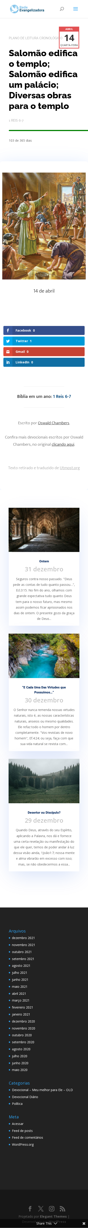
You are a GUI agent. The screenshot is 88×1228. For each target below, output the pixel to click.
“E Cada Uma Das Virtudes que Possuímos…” (44, 690)
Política (17, 1103)
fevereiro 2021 (22, 1007)
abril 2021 (19, 993)
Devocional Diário (25, 1097)
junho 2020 (20, 1063)
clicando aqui (63, 444)
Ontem (44, 561)
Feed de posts (22, 1131)
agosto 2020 (21, 1049)
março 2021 (21, 1000)
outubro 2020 (22, 1035)
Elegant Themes (53, 1216)
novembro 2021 (23, 945)
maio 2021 (20, 986)
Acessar (17, 1124)
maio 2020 (20, 1070)
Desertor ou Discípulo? (44, 812)
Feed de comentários (27, 1137)
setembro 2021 (23, 959)
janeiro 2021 (21, 1014)
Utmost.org (70, 467)
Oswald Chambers (53, 423)
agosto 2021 (21, 965)
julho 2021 (19, 972)
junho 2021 (20, 979)
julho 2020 (19, 1056)
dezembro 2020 (23, 1021)
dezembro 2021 (23, 938)
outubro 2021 (22, 952)
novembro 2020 (23, 1028)
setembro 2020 (23, 1042)
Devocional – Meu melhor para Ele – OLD (42, 1090)
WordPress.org (23, 1144)
